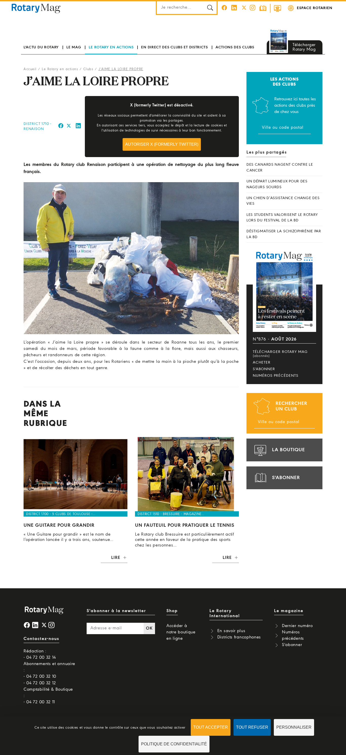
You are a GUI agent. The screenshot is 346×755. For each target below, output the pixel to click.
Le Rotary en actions (111, 47)
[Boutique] (277, 8)
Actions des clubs (235, 47)
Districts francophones (239, 637)
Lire (115, 557)
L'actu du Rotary (41, 47)
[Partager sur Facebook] (61, 126)
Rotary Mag (36, 8)
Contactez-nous (41, 638)
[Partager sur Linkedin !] (78, 126)
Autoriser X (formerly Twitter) (161, 144)
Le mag (73, 47)
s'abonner (286, 477)
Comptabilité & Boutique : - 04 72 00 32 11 (48, 696)
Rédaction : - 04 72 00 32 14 (40, 654)
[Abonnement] (263, 8)
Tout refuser (252, 727)
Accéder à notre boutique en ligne (181, 632)
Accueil (30, 69)
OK (149, 628)
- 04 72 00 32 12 (40, 683)
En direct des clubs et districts (174, 47)
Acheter (262, 363)
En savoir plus (231, 631)
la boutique (288, 449)
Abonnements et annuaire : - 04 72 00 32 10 (49, 670)
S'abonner (264, 369)
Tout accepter (210, 727)
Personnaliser (294, 727)
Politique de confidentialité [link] (174, 744)
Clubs (88, 69)
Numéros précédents (275, 376)
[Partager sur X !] (69, 126)
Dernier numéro (297, 626)
